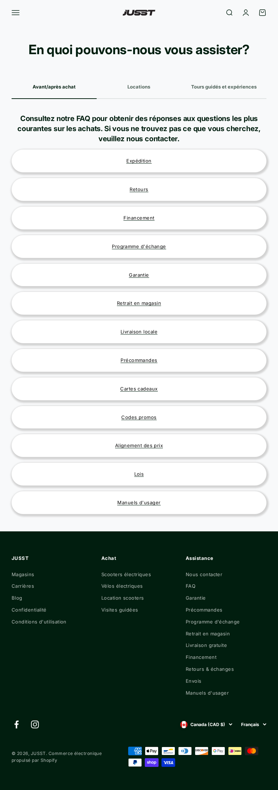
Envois (194, 681)
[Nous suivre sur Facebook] (16, 724)
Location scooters (122, 598)
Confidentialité (29, 610)
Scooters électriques (126, 574)
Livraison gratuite (206, 645)
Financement (201, 657)
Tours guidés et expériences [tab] (224, 87)
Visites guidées (119, 610)
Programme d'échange (213, 622)
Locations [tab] (138, 87)
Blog (17, 598)
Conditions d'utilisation (39, 622)
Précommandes (204, 610)
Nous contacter (204, 574)
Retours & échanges (210, 669)
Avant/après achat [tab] (54, 87)
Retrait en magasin (208, 633)
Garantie (196, 598)
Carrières (23, 586)
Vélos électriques (122, 586)
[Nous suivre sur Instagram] (35, 724)
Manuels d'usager (207, 693)
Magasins (23, 574)
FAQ (190, 586)
